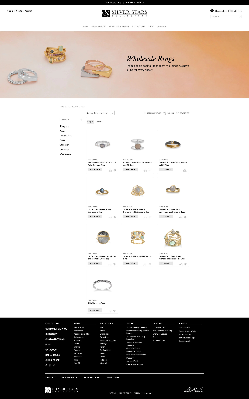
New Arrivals (79, 327)
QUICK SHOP (95, 169)
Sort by (90, 113)
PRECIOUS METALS (154, 113)
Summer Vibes (159, 340)
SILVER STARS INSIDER (119, 26)
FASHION (171, 113)
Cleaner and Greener (134, 364)
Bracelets (77, 340)
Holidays (103, 344)
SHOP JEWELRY (98, 26)
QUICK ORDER (52, 360)
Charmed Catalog (160, 334)
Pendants (78, 357)
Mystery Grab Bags (187, 338)
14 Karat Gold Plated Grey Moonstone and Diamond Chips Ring (172, 212)
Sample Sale (184, 327)
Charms (77, 347)
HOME (85, 26)
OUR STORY (51, 334)
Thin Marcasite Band (96, 303)
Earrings (77, 350)
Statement (64, 145)
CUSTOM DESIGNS (55, 339)
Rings (83, 107)
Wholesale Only (113, 2)
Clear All (99, 122)
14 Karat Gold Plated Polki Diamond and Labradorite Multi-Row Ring (172, 258)
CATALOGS (161, 26)
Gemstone (64, 149)
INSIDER (129, 323)
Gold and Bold (132, 361)
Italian (102, 347)
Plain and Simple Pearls (136, 355)
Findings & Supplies (108, 340)
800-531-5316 (148, 393)
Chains (76, 344)
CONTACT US (52, 323)
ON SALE (183, 323)
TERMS (137, 393)
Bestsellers (78, 331)
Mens (102, 353)
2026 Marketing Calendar (136, 327)
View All (77, 363)
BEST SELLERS (91, 377)
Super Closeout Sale (187, 331)
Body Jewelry (79, 337)
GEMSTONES (184, 113)
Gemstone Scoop (133, 351)
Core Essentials (159, 327)
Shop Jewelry (72, 107)
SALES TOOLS (52, 355)
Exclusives (104, 337)
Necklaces (78, 353)
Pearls (102, 357)
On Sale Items (185, 335)
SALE (150, 26)
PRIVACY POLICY (125, 393)
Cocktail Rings (65, 136)
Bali (101, 327)
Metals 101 (131, 358)
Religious (104, 360)
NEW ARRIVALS (69, 377)
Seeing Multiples (133, 348)
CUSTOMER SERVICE (56, 329)
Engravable (104, 334)
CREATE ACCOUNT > (135, 3)
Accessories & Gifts (81, 334)
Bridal (102, 331)
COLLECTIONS (138, 26)
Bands (62, 131)
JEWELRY (78, 323)
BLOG (48, 344)
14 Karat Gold (105, 350)
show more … (65, 154)
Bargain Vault (184, 341)
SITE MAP (113, 393)
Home (62, 107)
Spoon (62, 140)
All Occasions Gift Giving (162, 331)
